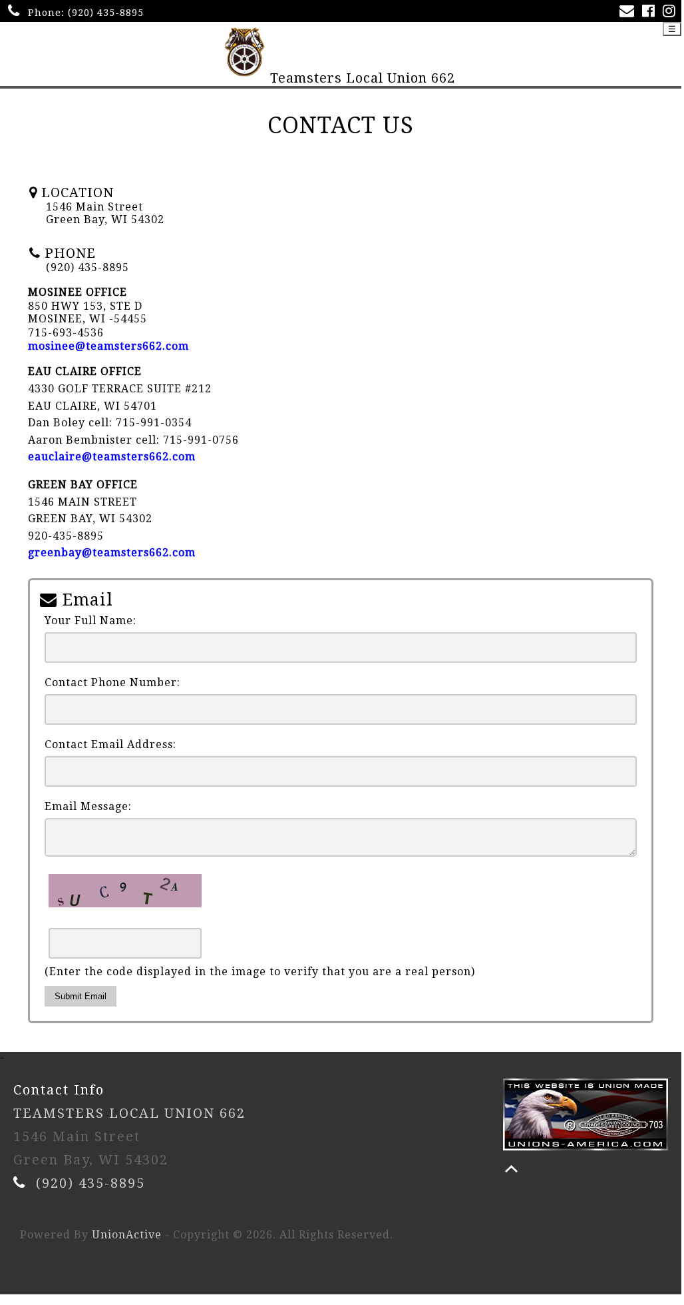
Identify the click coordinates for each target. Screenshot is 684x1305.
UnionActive (127, 1234)
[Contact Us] (629, 12)
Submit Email (80, 996)
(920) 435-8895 (106, 12)
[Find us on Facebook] (651, 12)
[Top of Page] (511, 1169)
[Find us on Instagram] (672, 12)
